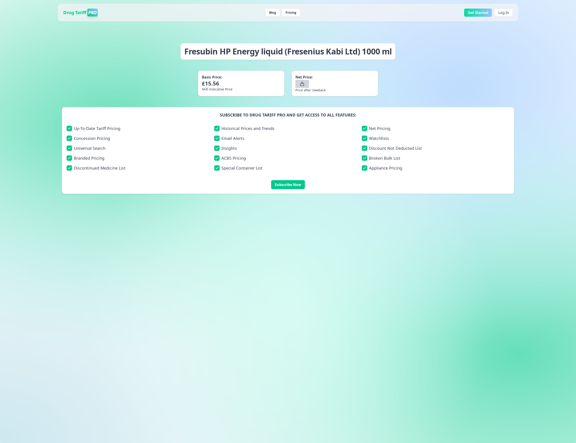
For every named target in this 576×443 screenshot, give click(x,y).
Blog (272, 12)
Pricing (291, 12)
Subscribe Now (288, 184)
